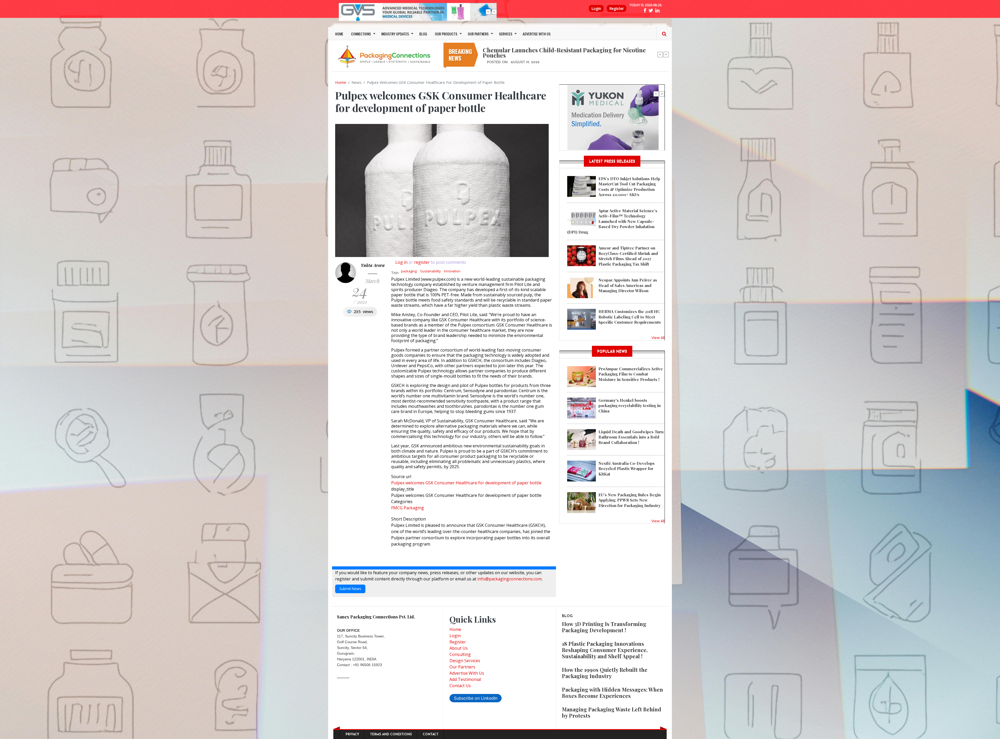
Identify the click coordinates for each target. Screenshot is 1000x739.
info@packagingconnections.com (509, 579)
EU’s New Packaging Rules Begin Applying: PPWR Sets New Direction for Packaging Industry (629, 500)
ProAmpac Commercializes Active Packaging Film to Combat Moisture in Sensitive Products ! (630, 374)
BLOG (423, 33)
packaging (409, 271)
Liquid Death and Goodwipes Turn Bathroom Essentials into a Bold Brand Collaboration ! (631, 437)
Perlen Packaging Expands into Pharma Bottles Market (557, 50)
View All (658, 337)
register (422, 262)
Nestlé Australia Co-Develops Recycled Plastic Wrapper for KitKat (626, 469)
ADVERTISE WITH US (537, 33)
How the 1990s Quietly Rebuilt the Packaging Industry (604, 672)
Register (616, 8)
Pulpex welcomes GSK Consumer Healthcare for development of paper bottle (466, 483)
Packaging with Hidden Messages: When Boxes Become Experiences (612, 692)
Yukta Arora (373, 265)
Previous (488, 11)
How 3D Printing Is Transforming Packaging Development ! (604, 627)
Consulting (460, 654)
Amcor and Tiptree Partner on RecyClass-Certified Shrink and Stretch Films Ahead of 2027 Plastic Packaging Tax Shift (628, 255)
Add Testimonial (465, 679)
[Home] (385, 56)
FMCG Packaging (407, 508)
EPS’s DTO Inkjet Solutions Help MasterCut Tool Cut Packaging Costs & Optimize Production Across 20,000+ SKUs (629, 186)
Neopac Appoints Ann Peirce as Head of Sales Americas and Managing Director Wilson (627, 285)
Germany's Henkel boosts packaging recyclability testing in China (629, 406)
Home (340, 82)
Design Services (464, 660)
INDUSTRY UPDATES (395, 33)
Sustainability (430, 271)
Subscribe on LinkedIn (475, 698)
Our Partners (462, 667)
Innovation (452, 271)
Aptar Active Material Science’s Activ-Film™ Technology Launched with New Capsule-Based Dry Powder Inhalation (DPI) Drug (612, 221)
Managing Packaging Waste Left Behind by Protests (611, 712)
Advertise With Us (466, 673)
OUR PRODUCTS (446, 33)
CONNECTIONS (361, 33)
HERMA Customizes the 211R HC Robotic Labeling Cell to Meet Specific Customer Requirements (629, 317)
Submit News (350, 588)
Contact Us (460, 685)
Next (494, 11)
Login (596, 8)
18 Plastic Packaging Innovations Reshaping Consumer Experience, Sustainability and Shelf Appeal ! (605, 650)
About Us (458, 648)
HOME (339, 33)
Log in (401, 262)
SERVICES (505, 33)
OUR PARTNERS (478, 33)
